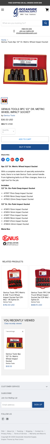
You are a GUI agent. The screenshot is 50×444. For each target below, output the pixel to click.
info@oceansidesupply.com (26, 33)
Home (3, 40)
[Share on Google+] (12, 159)
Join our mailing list (26, 31)
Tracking (20, 431)
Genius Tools (9, 115)
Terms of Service (20, 434)
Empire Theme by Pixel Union (12, 439)
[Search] (45, 23)
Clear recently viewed (12, 323)
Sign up (38, 405)
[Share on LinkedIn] (17, 159)
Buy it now (25, 147)
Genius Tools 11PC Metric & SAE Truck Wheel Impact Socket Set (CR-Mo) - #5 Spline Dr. (14, 296)
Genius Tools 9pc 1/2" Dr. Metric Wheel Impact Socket (13, 357)
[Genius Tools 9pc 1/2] (25, 70)
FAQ (2, 431)
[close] (22, 331)
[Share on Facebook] (3, 159)
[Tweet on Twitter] (8, 159)
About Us (10, 431)
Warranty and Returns (37, 434)
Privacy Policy (6, 434)
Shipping (29, 431)
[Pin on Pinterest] (22, 159)
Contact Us (39, 431)
